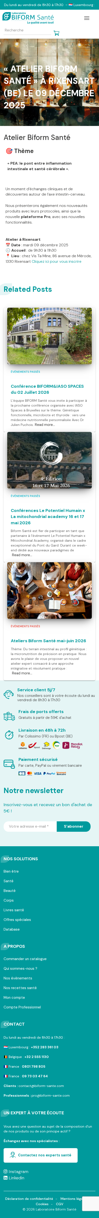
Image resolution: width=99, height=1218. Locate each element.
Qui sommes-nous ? (20, 969)
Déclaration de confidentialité (29, 1198)
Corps (9, 901)
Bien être (11, 872)
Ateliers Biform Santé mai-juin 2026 (48, 641)
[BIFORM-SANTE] (30, 18)
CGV (59, 1204)
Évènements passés (25, 372)
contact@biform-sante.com (41, 1086)
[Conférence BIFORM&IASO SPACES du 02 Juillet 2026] (49, 335)
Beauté (10, 891)
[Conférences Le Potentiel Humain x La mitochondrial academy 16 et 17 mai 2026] (49, 460)
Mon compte (14, 998)
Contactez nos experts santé (44, 1155)
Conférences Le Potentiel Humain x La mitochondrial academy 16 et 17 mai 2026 (48, 516)
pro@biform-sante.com (50, 1095)
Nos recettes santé (20, 988)
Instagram (17, 1171)
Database (12, 930)
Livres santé (14, 910)
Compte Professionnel (22, 1008)
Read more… (45, 424)
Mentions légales (74, 1198)
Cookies (42, 1204)
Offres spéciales (17, 920)
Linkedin (15, 1178)
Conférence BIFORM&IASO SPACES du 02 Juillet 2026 (47, 389)
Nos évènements (18, 979)
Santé (8, 881)
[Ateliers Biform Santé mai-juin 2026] (49, 590)
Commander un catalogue (25, 959)
